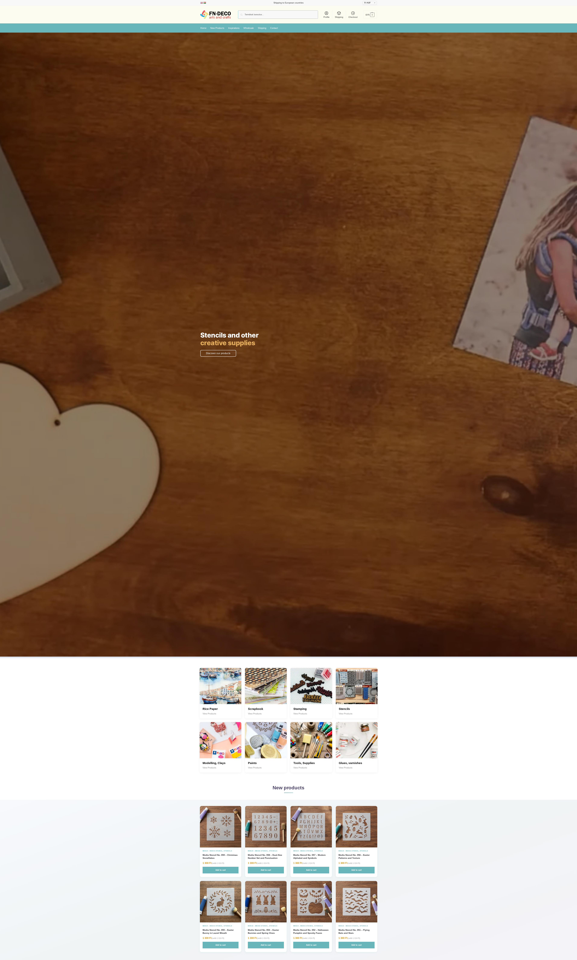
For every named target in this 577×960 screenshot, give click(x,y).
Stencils (228, 851)
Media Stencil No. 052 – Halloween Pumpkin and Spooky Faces (311, 931)
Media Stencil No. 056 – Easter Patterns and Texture (354, 856)
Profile (326, 17)
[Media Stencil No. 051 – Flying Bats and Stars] (356, 901)
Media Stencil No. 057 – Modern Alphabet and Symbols (309, 856)
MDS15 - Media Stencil (213, 851)
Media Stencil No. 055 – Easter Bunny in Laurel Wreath (218, 931)
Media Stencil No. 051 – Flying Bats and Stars (354, 931)
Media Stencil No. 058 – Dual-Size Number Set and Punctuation (265, 856)
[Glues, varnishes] (357, 743)
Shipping (339, 17)
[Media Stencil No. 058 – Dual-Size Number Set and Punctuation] (266, 826)
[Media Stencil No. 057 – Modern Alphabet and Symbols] (311, 826)
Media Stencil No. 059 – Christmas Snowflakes (220, 856)
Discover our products (218, 353)
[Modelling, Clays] (220, 743)
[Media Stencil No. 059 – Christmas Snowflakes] (220, 826)
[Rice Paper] (220, 689)
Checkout (353, 17)
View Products (209, 713)
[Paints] (266, 743)
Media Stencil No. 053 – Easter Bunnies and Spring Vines (263, 931)
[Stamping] (311, 689)
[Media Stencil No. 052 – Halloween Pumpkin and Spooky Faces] (311, 901)
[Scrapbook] (266, 689)
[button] (370, 14)
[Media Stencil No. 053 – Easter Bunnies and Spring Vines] (266, 901)
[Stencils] (357, 689)
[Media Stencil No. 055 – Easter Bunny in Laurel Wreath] (220, 901)
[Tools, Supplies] (311, 743)
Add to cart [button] (220, 870)
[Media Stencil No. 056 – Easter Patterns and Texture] (356, 826)
